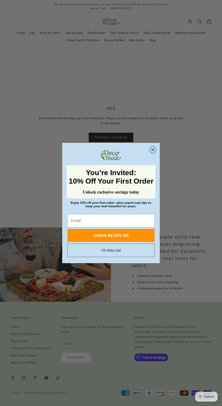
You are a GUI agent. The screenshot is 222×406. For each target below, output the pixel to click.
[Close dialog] (152, 149)
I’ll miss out (111, 250)
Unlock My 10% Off (111, 235)
